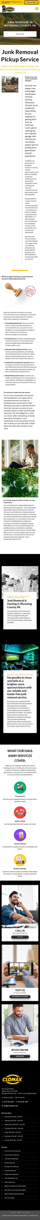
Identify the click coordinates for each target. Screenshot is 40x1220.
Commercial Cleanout (11, 1155)
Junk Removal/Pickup (11, 1159)
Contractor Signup (31, 2)
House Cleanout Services (12, 1151)
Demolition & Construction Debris (15, 1190)
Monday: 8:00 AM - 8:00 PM (13, 1117)
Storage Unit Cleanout (11, 1167)
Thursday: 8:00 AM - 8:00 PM (13, 1128)
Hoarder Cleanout (10, 1170)
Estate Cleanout (9, 1163)
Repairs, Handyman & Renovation (15, 1186)
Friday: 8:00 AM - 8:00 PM (12, 1132)
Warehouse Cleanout (11, 1174)
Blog (27, 1212)
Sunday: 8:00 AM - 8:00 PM (13, 1140)
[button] (36, 8)
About (19, 1212)
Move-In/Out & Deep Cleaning (14, 1194)
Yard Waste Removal (11, 1178)
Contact (13, 1212)
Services (4, 1147)
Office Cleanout (9, 1182)
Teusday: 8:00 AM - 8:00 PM (13, 1121)
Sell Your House (9, 1198)
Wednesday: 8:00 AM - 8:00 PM (14, 1124)
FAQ (24, 1212)
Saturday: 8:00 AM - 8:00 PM (13, 1136)
